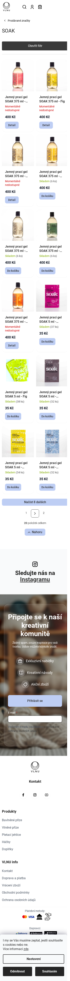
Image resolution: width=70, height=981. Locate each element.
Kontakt (7, 871)
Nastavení (34, 959)
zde (26, 949)
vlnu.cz (35, 795)
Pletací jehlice (11, 835)
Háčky (6, 842)
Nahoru (37, 532)
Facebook (23, 795)
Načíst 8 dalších (35, 502)
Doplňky (7, 849)
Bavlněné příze (12, 820)
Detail (12, 125)
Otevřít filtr (35, 46)
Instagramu (35, 579)
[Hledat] (24, 7)
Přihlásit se (35, 701)
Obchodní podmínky (16, 892)
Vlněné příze (10, 827)
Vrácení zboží (11, 885)
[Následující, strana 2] (35, 513)
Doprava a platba (14, 878)
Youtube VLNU (47, 795)
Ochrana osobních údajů (19, 900)
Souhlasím (49, 971)
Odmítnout (17, 971)
